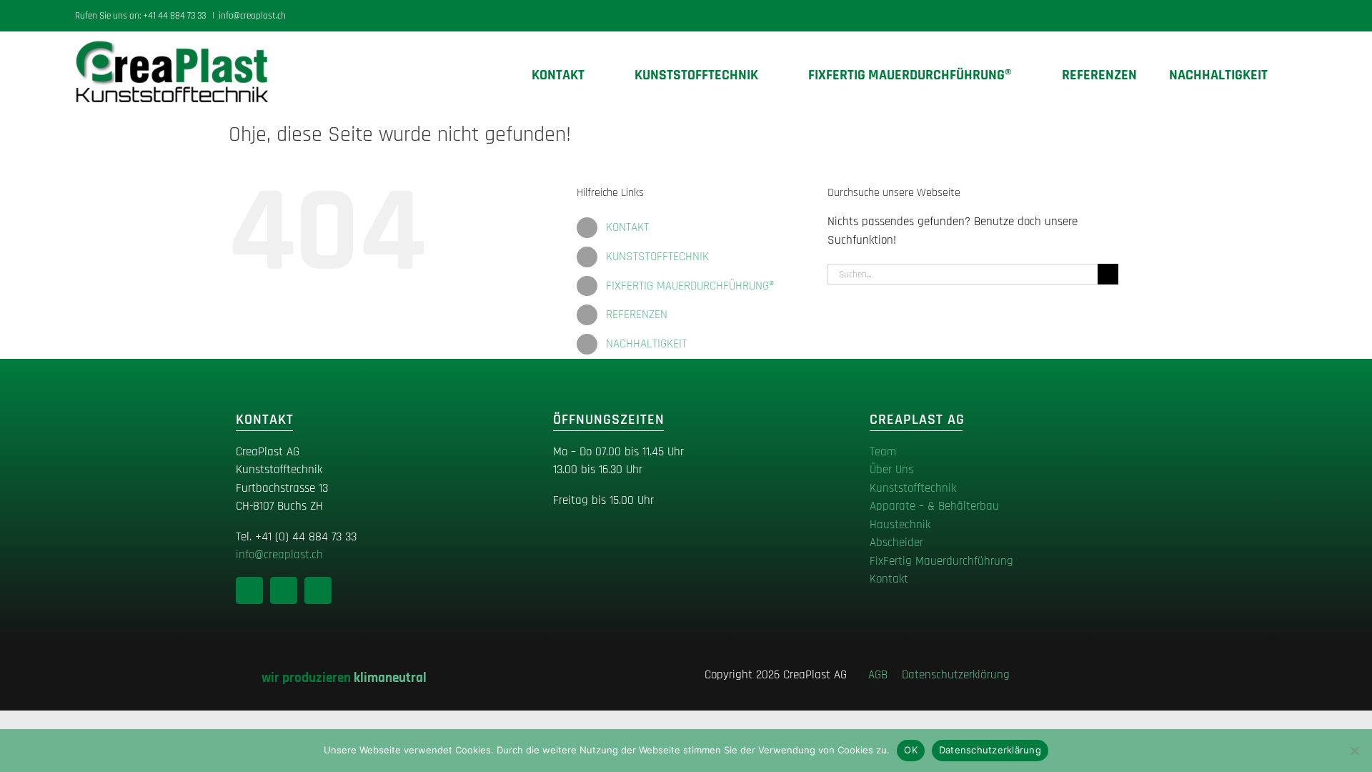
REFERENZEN (636, 314)
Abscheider (896, 542)
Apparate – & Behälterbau (934, 506)
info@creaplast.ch (252, 15)
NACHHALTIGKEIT (646, 344)
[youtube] (318, 590)
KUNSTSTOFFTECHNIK (657, 256)
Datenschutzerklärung (956, 675)
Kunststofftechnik (913, 488)
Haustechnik (900, 525)
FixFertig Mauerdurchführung (941, 561)
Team (883, 452)
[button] (1291, 75)
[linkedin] (249, 590)
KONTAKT (627, 227)
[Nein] (1354, 750)
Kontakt (889, 579)
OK (911, 750)
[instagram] (283, 590)
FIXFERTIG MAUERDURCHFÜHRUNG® (690, 286)
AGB (883, 675)
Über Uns (891, 469)
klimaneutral (390, 678)
